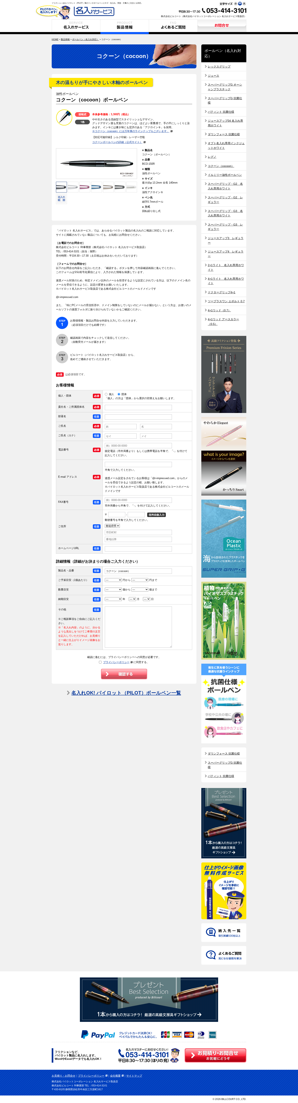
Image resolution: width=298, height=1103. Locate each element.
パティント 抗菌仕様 (221, 111)
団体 (124, 394)
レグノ (212, 156)
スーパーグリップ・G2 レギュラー (225, 199)
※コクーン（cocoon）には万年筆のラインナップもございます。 (130, 131)
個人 (111, 394)
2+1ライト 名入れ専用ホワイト (226, 267)
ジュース (213, 75)
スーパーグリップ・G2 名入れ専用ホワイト (225, 186)
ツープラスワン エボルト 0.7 (226, 301)
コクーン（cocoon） (221, 166)
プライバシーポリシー (116, 662)
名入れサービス (76, 26)
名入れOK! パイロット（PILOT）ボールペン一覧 (126, 693)
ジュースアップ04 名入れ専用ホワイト (225, 123)
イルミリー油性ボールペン (225, 174)
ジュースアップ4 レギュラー (225, 254)
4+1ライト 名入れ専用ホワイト (226, 281)
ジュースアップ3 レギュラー (225, 240)
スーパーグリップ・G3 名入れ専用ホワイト (225, 213)
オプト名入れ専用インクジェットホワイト (226, 145)
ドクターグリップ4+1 (221, 292)
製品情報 (124, 26)
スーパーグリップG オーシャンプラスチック (225, 87)
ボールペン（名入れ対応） (85, 39)
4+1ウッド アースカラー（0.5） (223, 321)
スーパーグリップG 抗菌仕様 (225, 100)
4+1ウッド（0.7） (219, 310)
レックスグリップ (219, 66)
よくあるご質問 (173, 26)
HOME (55, 39)
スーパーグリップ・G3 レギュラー (225, 227)
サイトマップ (134, 1075)
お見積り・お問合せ (222, 26)
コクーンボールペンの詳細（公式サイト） (117, 142)
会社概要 (115, 1075)
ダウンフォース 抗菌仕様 (224, 134)
